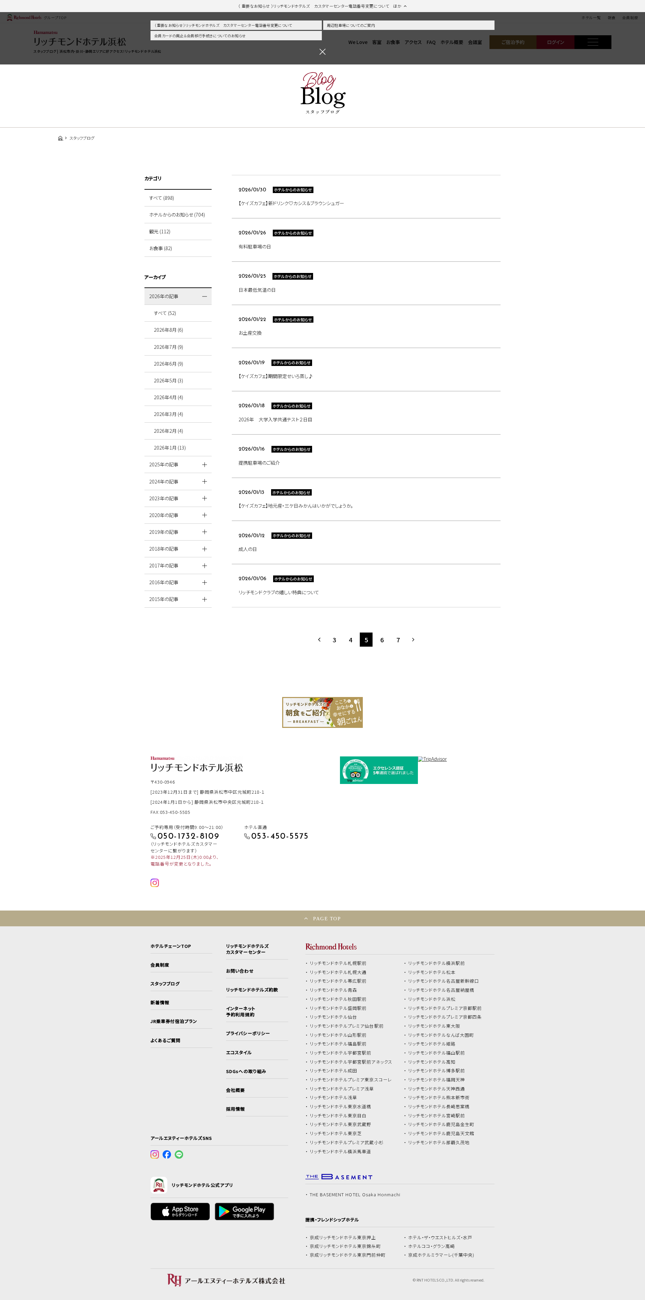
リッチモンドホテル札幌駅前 (338, 963)
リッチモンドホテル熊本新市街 (439, 1098)
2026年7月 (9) (168, 346)
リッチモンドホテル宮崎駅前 (436, 1116)
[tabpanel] (322, 712)
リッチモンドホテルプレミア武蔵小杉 (347, 1143)
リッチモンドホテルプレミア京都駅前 (445, 1008)
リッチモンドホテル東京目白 (338, 1116)
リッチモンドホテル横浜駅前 (436, 963)
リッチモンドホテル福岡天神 (436, 1080)
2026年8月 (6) (168, 329)
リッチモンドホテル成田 (333, 1071)
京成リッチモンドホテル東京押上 (343, 1238)
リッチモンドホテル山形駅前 (338, 1035)
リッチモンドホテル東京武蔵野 (341, 1124)
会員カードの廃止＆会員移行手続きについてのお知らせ (200, 35)
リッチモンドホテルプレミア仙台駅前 (347, 1026)
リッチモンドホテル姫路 (432, 1044)
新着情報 (159, 1003)
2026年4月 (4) (168, 397)
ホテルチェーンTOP (170, 946)
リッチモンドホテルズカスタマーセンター (247, 949)
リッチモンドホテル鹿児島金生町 (441, 1124)
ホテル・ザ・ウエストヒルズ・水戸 (440, 1238)
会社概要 (235, 1090)
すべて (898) (161, 197)
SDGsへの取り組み (246, 1071)
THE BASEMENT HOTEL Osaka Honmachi (355, 1195)
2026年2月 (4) (168, 430)
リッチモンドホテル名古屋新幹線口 (443, 981)
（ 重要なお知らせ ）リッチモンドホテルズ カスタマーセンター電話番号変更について (223, 25)
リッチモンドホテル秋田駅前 (338, 999)
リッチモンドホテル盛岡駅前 (338, 1008)
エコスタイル (239, 1053)
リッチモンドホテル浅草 (333, 1098)
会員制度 (159, 965)
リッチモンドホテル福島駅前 (338, 1044)
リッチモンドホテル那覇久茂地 (439, 1143)
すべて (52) (165, 313)
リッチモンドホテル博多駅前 (436, 1071)
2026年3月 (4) (168, 414)
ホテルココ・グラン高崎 (431, 1246)
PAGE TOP (327, 918)
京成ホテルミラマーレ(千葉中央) (441, 1255)
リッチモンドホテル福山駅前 (436, 1053)
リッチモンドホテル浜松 (432, 999)
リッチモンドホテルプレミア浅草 (342, 1089)
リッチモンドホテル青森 (333, 990)
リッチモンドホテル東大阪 (434, 1026)
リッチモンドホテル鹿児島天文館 (441, 1133)
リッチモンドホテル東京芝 (336, 1133)
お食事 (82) (160, 248)
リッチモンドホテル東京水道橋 (341, 1107)
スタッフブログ (165, 984)
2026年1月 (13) (170, 447)
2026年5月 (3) (168, 380)
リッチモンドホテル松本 (432, 972)
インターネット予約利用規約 (240, 1012)
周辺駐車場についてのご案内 (351, 25)
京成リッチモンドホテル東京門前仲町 (348, 1255)
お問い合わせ (240, 971)
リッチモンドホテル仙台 (333, 1017)
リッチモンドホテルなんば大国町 (441, 1035)
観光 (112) (159, 231)
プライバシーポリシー (248, 1033)
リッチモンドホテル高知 (432, 1062)
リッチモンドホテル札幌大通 (338, 972)
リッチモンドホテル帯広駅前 (338, 981)
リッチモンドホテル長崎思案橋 (439, 1107)
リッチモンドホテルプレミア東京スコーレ (351, 1080)
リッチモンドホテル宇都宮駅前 (341, 1053)
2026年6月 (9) (168, 363)
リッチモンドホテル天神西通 (436, 1089)
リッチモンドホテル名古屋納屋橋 (441, 990)
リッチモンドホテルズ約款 (252, 990)
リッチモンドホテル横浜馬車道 (341, 1152)
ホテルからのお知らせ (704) (177, 214)
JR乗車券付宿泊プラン (174, 1021)
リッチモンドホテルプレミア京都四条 (445, 1017)
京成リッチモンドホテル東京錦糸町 (345, 1246)
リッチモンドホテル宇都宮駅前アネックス (351, 1062)
